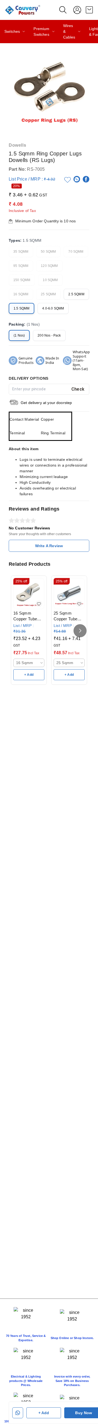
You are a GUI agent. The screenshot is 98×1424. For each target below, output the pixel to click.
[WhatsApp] (77, 179)
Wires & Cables (69, 31)
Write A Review (49, 546)
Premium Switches (41, 31)
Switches (12, 31)
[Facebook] (86, 179)
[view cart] (89, 10)
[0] (89, 10)
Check (78, 389)
